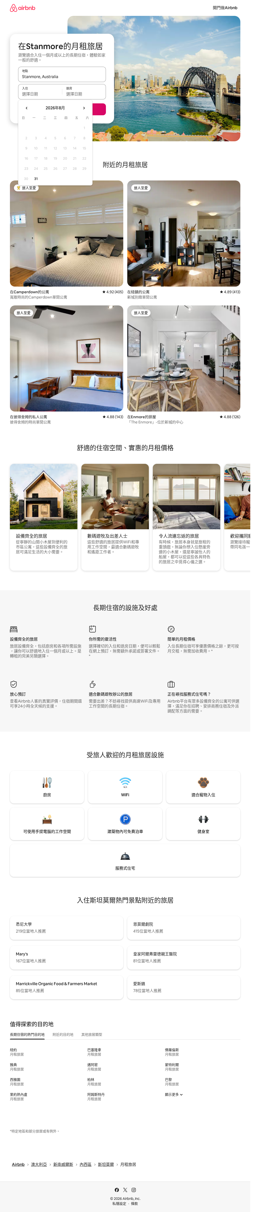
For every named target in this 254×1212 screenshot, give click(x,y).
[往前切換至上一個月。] (26, 108)
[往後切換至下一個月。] (83, 108)
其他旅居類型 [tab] (91, 1034)
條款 (134, 1203)
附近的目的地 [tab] (63, 1034)
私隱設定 (119, 1203)
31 (36, 179)
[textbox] (40, 94)
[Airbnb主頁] (22, 8)
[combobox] (62, 77)
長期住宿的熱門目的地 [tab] (27, 1034)
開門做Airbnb (225, 7)
